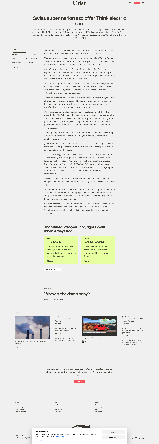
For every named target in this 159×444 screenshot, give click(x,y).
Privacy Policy (25, 438)
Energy (17, 400)
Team (56, 402)
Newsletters (98, 400)
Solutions (17, 404)
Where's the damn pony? (67, 293)
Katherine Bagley (89, 341)
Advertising (98, 407)
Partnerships (58, 409)
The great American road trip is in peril (95, 338)
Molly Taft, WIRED (19, 347)
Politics (17, 402)
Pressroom (58, 411)
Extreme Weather (19, 409)
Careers (57, 407)
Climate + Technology (31, 58)
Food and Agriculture (20, 411)
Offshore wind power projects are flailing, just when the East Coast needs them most (132, 342)
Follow (130, 3)
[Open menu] (142, 3)
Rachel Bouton (126, 323)
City (98, 64)
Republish (98, 409)
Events (97, 402)
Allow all (113, 432)
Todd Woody (15, 49)
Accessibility (98, 411)
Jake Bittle (58, 323)
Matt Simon (58, 333)
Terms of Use (18, 438)
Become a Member (100, 404)
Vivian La (57, 343)
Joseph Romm (48, 299)
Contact (57, 404)
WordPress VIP (28, 437)
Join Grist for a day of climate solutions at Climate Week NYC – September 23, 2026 (132, 319)
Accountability (19, 407)
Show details (40, 440)
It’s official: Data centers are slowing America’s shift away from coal (65, 319)
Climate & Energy (58, 299)
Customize (112, 437)
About (56, 400)
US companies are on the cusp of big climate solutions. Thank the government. (133, 331)
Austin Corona (126, 347)
